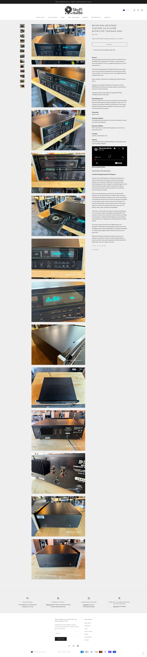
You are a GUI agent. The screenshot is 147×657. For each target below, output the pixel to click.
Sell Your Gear (73, 17)
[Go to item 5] (22, 46)
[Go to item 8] (22, 61)
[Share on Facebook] (98, 246)
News (63, 17)
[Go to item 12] (22, 81)
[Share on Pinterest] (102, 246)
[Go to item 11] (22, 76)
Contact (107, 17)
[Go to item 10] (22, 71)
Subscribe (60, 639)
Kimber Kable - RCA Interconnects (101, 170)
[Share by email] (105, 246)
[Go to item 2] (22, 31)
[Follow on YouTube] (78, 646)
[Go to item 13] (22, 86)
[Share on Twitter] (100, 246)
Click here (49, 604)
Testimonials (96, 17)
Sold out (110, 44)
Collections (53, 17)
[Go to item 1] (22, 26)
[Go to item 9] (22, 66)
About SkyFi (40, 17)
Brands (85, 17)
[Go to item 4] (22, 41)
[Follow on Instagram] (73, 646)
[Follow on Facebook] (69, 646)
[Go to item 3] (22, 36)
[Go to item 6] (22, 51)
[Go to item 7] (22, 56)
